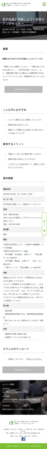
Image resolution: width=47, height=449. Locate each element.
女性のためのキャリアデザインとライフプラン (18, 409)
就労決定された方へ (44, 222)
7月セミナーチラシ (34, 359)
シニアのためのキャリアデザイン (13, 392)
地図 (25, 251)
